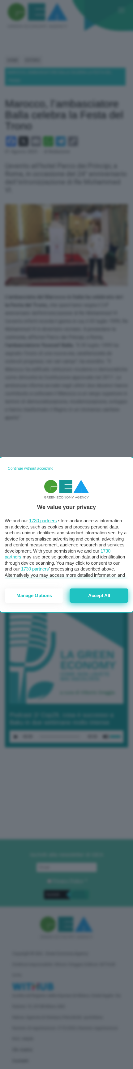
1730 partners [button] (43, 520)
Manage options (34, 595)
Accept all (99, 595)
